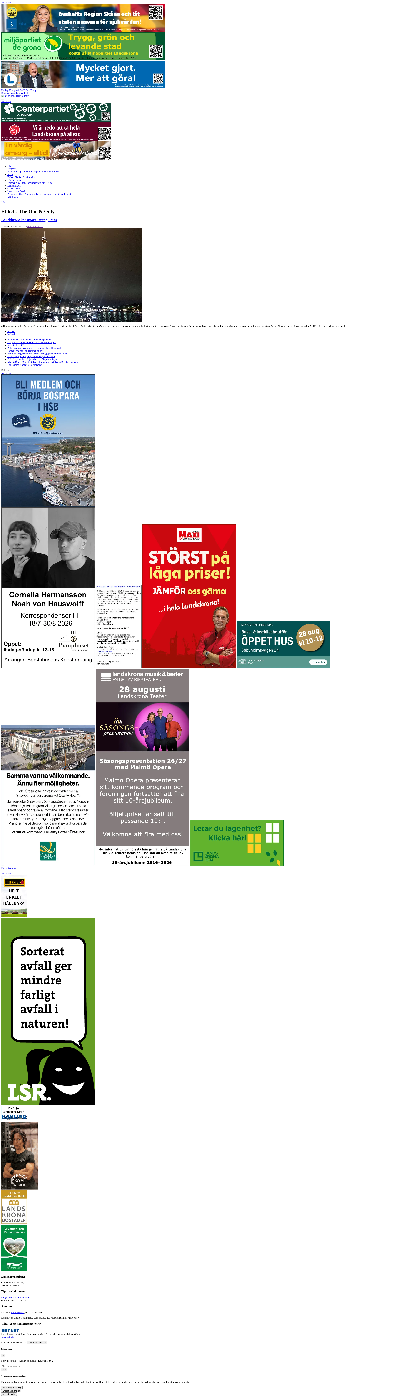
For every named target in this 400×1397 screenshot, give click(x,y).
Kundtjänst (58, 194)
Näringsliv (36, 171)
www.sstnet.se (8, 1337)
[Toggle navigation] (2, 99)
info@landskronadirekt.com (15, 1297)
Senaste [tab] (11, 331)
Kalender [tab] (12, 334)
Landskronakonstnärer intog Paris (29, 220)
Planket (19, 177)
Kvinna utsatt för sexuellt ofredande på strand (30, 339)
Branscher (26, 183)
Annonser (6, 2)
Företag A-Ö (14, 183)
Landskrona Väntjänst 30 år (25, 365)
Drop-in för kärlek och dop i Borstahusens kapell (32, 342)
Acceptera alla (8, 1394)
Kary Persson (17, 1312)
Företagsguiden (8, 868)
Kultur (27, 171)
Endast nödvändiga (11, 1391)
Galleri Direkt (14, 188)
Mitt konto (13, 197)
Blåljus (20, 171)
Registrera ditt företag (41, 183)
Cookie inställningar (37, 1342)
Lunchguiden (14, 185)
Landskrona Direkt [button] (17, 191)
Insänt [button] (10, 174)
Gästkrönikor (29, 177)
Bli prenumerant (44, 194)
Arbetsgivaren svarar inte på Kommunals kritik (34, 348)
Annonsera (30, 194)
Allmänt (12, 171)
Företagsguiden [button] (15, 180)
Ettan (10, 166)
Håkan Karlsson (35, 226)
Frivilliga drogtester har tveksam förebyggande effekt (37, 353)
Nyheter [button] (11, 168)
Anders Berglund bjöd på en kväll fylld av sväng (31, 356)
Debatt (11, 177)
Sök (4, 1369)
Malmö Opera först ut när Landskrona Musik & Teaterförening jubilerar (43, 362)
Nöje (44, 171)
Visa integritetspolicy (11, 1387)
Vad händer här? (16, 345)
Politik (50, 171)
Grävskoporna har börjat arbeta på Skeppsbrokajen (33, 359)
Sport (56, 171)
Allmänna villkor (16, 194)
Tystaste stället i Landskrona (25, 350)
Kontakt (68, 194)
